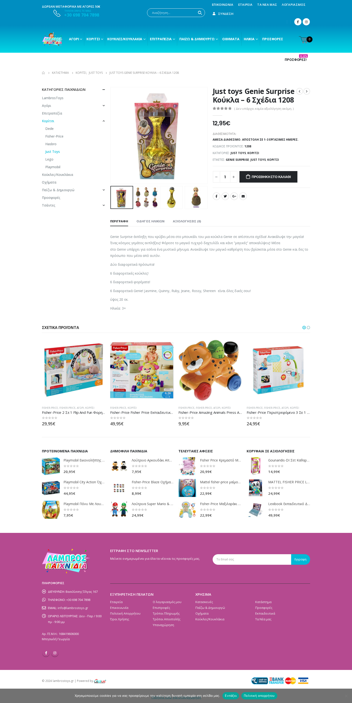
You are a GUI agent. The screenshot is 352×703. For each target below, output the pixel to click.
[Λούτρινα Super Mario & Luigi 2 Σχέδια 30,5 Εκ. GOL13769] (119, 510)
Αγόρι (74, 39)
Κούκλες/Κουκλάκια (124, 39)
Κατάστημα (263, 602)
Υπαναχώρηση (163, 625)
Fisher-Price (54, 136)
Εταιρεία (245, 4)
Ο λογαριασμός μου (167, 602)
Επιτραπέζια (161, 39)
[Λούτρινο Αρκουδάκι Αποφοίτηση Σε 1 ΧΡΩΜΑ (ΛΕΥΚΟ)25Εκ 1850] (119, 466)
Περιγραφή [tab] (119, 221)
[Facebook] (297, 21)
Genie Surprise (237, 160)
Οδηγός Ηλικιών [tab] (150, 221)
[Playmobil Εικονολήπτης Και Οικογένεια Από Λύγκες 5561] (51, 466)
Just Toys (238, 153)
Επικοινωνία (222, 4)
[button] (304, 327)
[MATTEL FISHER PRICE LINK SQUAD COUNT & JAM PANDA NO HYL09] (256, 488)
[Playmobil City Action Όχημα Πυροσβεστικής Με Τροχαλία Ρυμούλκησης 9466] (51, 488)
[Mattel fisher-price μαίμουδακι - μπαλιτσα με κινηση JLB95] (187, 488)
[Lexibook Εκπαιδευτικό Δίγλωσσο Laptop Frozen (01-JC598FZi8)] (256, 510)
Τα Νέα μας (267, 4)
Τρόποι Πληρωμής (166, 613)
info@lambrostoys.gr (73, 608)
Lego (49, 159)
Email (243, 196)
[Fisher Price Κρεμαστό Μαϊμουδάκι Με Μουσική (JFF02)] (187, 466)
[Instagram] (306, 21)
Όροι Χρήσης (119, 619)
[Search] (200, 13)
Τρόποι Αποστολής (166, 619)
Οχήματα (230, 39)
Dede (49, 128)
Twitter (225, 196)
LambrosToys (52, 98)
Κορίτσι (93, 39)
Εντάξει (231, 695)
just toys (258, 160)
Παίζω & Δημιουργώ (197, 39)
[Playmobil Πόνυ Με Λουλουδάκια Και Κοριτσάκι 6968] (51, 510)
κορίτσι (273, 160)
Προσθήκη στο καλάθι (271, 176)
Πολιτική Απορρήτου (125, 613)
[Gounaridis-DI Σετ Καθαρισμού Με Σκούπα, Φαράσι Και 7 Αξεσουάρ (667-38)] (256, 466)
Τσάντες (48, 205)
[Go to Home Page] (43, 73)
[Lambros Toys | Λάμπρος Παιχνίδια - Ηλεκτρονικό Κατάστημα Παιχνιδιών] (52, 39)
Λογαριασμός (294, 4)
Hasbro (51, 144)
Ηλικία (249, 39)
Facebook (216, 196)
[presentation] (111, 135)
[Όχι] (346, 695)
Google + (234, 196)
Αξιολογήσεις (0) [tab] (187, 221)
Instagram (54, 653)
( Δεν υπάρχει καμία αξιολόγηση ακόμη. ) (264, 108)
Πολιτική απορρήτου (259, 695)
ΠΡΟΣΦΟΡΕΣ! (296, 60)
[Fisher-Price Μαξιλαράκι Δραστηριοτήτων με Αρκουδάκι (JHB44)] (187, 510)
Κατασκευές (204, 602)
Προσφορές (272, 39)
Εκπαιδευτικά (265, 613)
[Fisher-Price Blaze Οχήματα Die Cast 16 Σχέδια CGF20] (119, 488)
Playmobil (52, 167)
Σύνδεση (225, 14)
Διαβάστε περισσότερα (165, 346)
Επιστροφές (161, 607)
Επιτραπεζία (52, 113)
